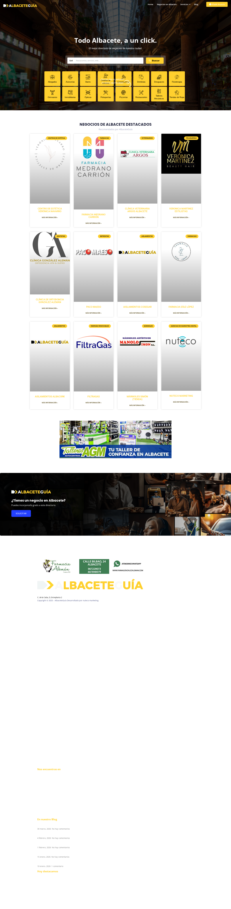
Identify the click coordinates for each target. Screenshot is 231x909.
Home (150, 4)
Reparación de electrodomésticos (52, 878)
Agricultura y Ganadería (48, 899)
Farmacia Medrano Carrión (93, 216)
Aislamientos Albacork (50, 396)
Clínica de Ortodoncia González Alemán (50, 301)
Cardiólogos (42, 902)
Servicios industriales (46, 907)
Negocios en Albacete (167, 4)
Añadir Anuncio (218, 4)
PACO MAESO (93, 306)
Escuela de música (45, 881)
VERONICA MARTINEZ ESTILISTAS (181, 210)
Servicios (184, 4)
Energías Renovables (46, 905)
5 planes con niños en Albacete (56, 843)
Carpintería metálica (46, 889)
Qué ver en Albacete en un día (55, 862)
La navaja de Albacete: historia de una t (61, 852)
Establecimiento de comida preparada (54, 875)
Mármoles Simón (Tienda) (137, 398)
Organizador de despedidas (49, 894)
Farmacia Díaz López (181, 306)
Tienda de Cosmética (46, 897)
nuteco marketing (181, 395)
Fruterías (41, 891)
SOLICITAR (21, 513)
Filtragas (93, 396)
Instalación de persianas (48, 883)
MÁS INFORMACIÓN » (50, 217)
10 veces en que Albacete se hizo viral (60, 834)
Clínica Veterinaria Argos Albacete (137, 210)
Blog (196, 4)
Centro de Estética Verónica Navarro (50, 210)
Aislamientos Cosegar (137, 306)
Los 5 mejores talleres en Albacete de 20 (61, 824)
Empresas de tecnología (48, 886)
